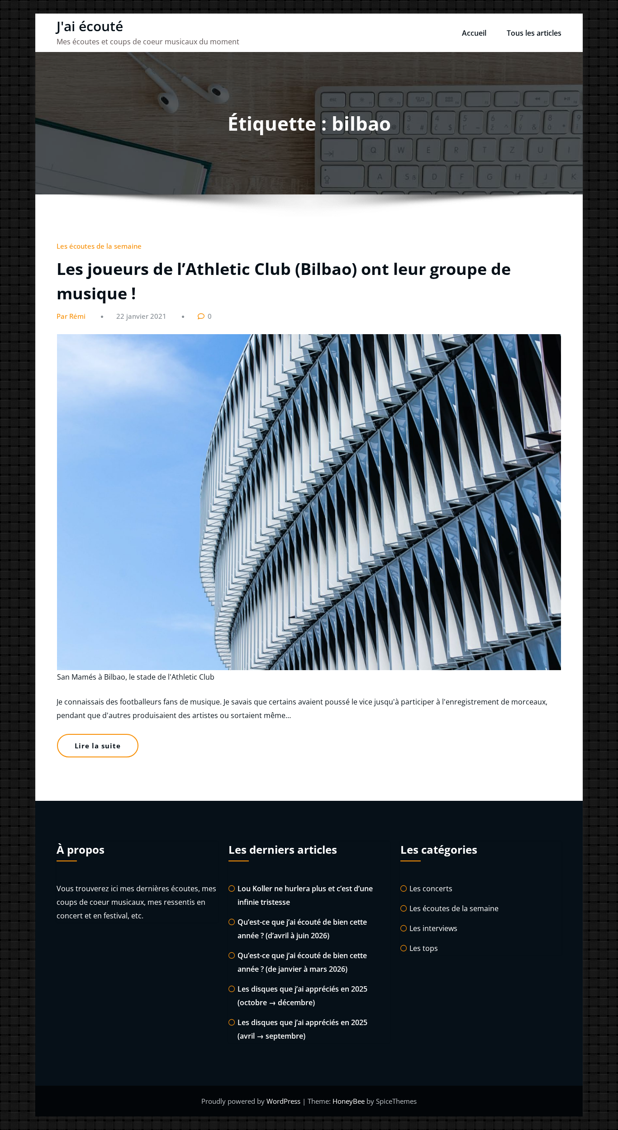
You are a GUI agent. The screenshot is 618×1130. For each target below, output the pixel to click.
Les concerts (430, 889)
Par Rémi (71, 316)
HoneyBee (349, 1101)
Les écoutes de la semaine (99, 246)
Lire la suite (98, 745)
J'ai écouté (90, 26)
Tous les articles (534, 33)
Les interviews (433, 928)
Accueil (474, 33)
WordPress (284, 1101)
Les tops (423, 948)
